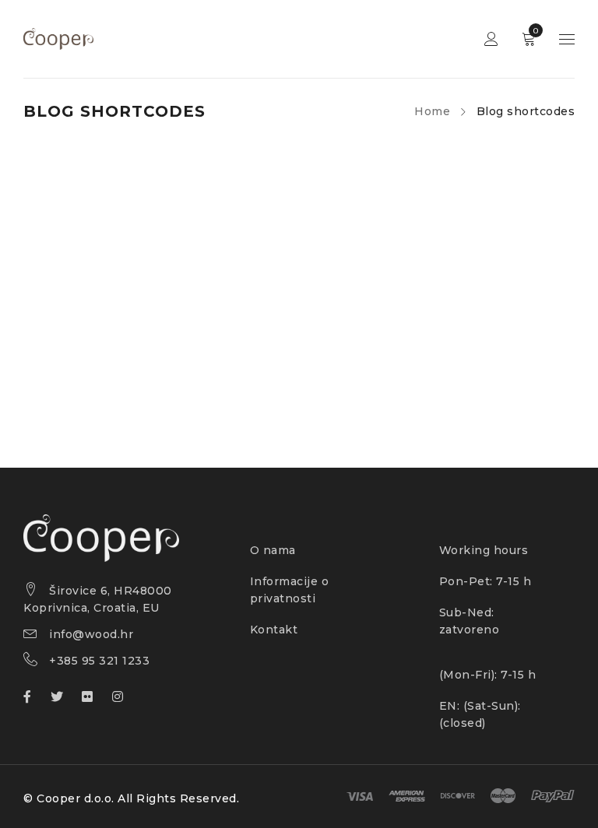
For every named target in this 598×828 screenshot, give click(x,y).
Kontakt (274, 630)
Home (432, 111)
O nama (273, 550)
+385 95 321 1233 (99, 661)
